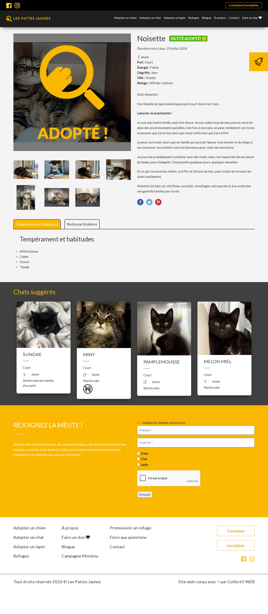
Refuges (193, 18)
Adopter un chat (150, 18)
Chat (143, 459)
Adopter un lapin (175, 18)
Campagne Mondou (80, 555)
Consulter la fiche (43, 364)
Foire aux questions (128, 537)
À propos (220, 18)
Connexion (236, 531)
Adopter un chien (125, 18)
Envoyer (145, 494)
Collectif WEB (241, 581)
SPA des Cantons (161, 83)
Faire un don (250, 18)
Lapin (144, 464)
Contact (234, 18)
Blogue (206, 18)
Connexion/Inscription (243, 5)
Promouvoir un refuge (130, 527)
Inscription (236, 545)
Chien (144, 453)
